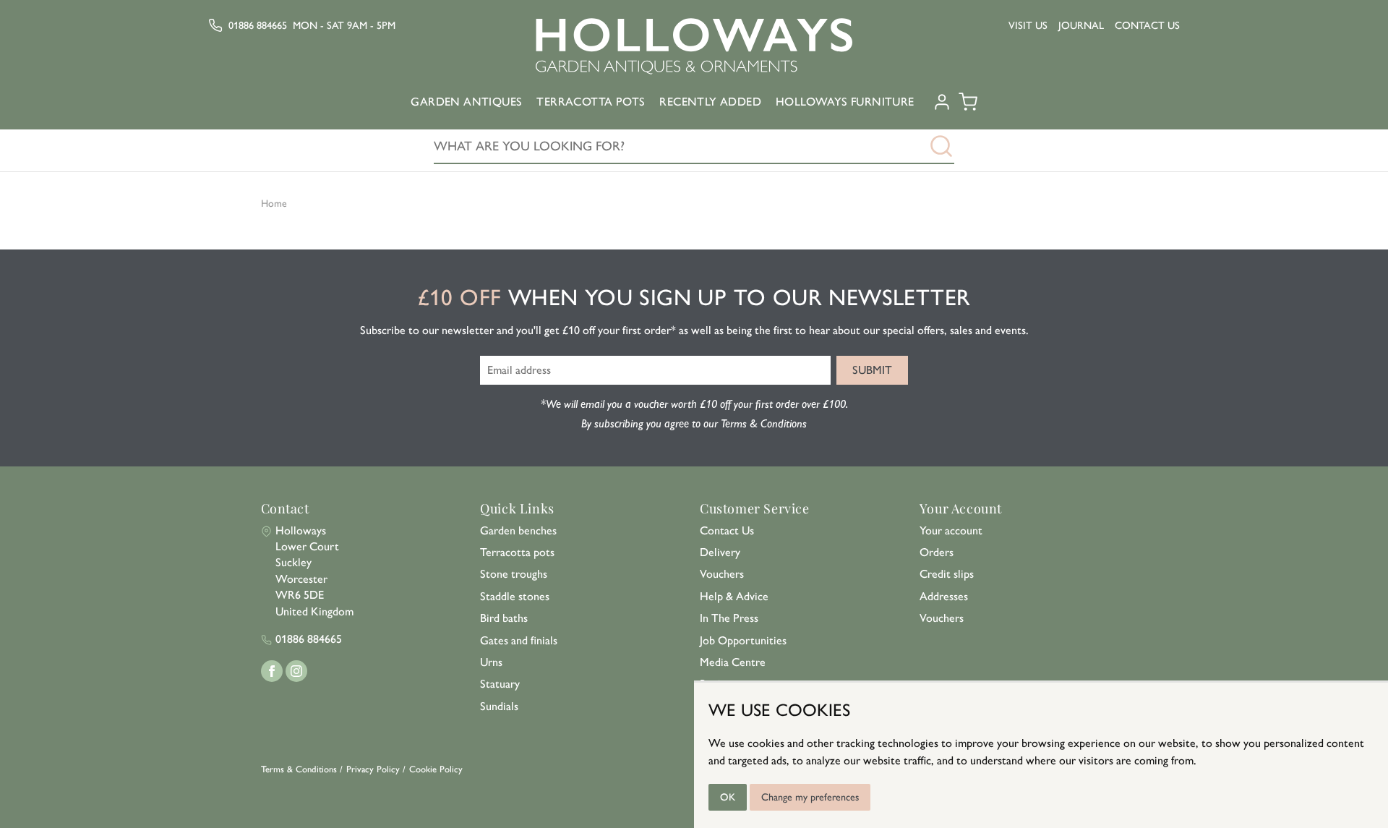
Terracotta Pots (590, 101)
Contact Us (1147, 25)
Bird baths (504, 618)
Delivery (720, 552)
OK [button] (727, 797)
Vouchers (722, 574)
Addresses (944, 596)
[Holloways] (694, 46)
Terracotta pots (517, 552)
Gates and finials (518, 640)
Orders (937, 552)
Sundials (499, 706)
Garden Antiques (466, 101)
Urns (491, 662)
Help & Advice (734, 596)
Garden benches (518, 530)
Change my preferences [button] (810, 797)
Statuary (500, 684)
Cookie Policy (436, 769)
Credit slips (947, 574)
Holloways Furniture (845, 101)
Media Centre (733, 662)
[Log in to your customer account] (942, 107)
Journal (1081, 25)
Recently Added (710, 101)
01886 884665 (257, 25)
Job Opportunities (743, 640)
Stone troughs (513, 574)
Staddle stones (514, 596)
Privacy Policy (373, 769)
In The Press (729, 618)
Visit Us (1028, 25)
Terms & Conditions (299, 769)
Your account (951, 530)
